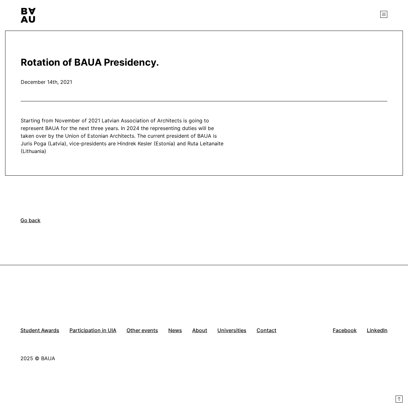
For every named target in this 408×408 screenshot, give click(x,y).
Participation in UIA (92, 330)
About (199, 330)
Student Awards (39, 330)
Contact (266, 330)
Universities (231, 330)
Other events (142, 330)
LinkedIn (377, 330)
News (175, 330)
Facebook (345, 330)
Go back (30, 220)
